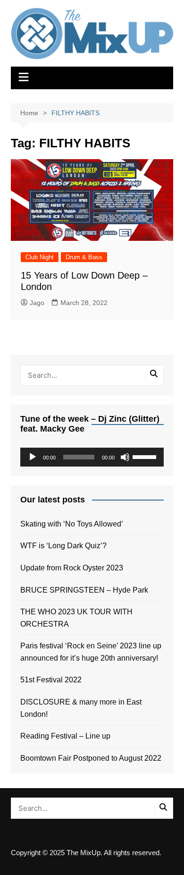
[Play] (32, 457)
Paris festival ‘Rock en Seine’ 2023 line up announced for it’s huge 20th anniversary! (90, 652)
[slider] (146, 456)
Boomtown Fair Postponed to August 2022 (90, 758)
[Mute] (125, 457)
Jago (37, 302)
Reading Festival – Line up (65, 736)
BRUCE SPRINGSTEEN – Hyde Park (86, 590)
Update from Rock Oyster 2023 (71, 568)
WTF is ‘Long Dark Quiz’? (63, 546)
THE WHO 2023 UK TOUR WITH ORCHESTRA (76, 618)
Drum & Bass (84, 257)
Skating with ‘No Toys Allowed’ (71, 524)
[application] (92, 457)
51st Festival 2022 (51, 680)
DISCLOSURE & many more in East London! (81, 708)
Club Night (39, 257)
